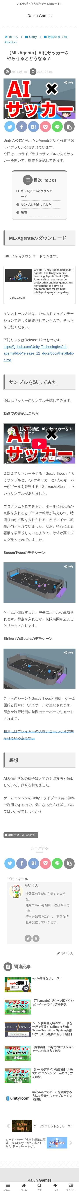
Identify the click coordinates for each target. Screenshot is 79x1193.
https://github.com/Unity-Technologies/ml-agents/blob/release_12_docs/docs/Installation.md (39, 353)
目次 (38, 180)
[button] (69, 680)
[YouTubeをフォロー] (36, 938)
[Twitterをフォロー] (28, 938)
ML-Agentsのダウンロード (37, 193)
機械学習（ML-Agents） (22, 834)
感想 (24, 212)
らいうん (32, 885)
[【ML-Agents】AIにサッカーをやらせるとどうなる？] (33, 126)
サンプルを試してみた (36, 204)
